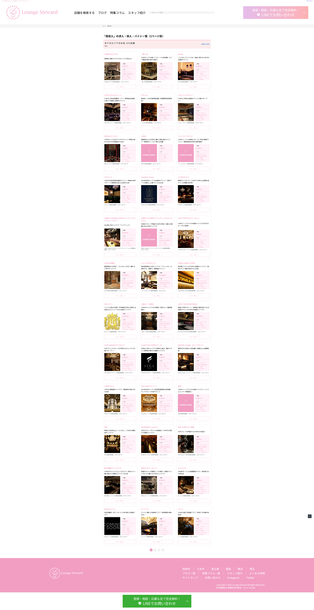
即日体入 (132, 329)
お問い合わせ (212, 577)
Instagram (233, 577)
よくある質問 (257, 573)
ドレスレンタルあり (201, 76)
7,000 (162, 148)
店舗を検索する (84, 12)
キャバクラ (130, 238)
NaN (125, 439)
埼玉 (252, 569)
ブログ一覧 (188, 573)
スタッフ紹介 (137, 12)
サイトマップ (309, 1)
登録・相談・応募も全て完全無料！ (275, 12)
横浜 (240, 569)
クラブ (202, 486)
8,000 (162, 107)
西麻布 (186, 569)
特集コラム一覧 (211, 573)
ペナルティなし (126, 120)
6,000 (125, 66)
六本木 (124, 72)
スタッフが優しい (127, 77)
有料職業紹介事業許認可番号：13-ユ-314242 (235, 587)
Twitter (250, 577)
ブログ (102, 12)
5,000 (162, 66)
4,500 (162, 480)
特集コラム (117, 12)
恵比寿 (215, 569)
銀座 (228, 569)
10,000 (126, 275)
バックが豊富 (199, 79)
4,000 (199, 439)
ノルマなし (125, 79)
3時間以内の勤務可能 (128, 74)
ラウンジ (129, 72)
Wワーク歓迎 (126, 76)
